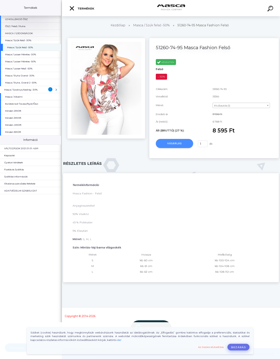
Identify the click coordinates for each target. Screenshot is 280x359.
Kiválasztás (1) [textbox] (222, 105)
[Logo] (171, 8)
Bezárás (238, 347)
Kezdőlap (118, 25)
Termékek (85, 8)
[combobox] (241, 105)
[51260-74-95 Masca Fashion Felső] (106, 39)
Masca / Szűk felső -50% (151, 25)
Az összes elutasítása (211, 347)
